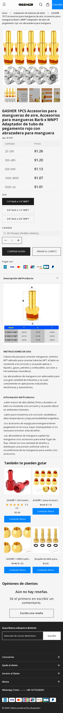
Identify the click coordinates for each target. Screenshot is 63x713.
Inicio (4, 13)
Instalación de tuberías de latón (29, 13)
